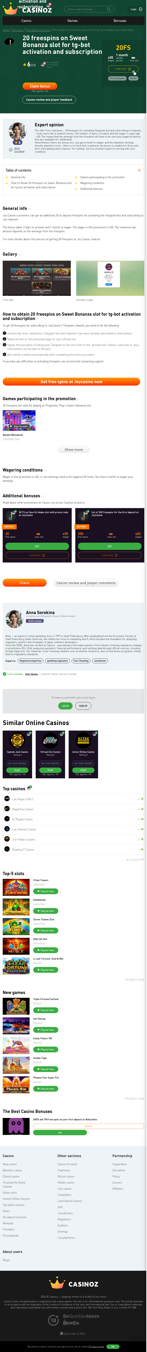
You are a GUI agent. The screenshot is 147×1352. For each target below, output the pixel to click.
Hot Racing (39, 1018)
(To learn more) (96, 1346)
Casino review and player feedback (49, 99)
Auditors (63, 1225)
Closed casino (11, 1176)
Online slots (10, 1192)
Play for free (20, 426)
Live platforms (66, 1237)
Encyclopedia (10, 1235)
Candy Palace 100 (42, 1038)
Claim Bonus (40, 86)
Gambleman (39, 900)
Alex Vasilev (31, 674)
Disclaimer (118, 1170)
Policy (116, 1176)
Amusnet (37, 1003)
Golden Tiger (40, 1058)
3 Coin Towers (40, 880)
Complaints (64, 1195)
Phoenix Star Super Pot (46, 1077)
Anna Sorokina (19, 150)
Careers (117, 1182)
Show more (74, 449)
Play (17, 770)
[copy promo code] (129, 69)
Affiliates (117, 1188)
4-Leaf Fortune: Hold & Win (48, 958)
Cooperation (119, 1164)
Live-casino (64, 1188)
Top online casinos (14, 1205)
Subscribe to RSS (74, 1333)
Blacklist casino (12, 1170)
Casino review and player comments (86, 583)
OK (113, 1346)
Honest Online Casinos (16, 1198)
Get (37, 546)
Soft (60, 1207)
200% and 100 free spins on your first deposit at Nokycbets (65, 1119)
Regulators (64, 1219)
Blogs (6, 1260)
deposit (9, 526)
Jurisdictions (65, 1213)
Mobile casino (66, 1182)
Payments (64, 1170)
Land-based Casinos (70, 1201)
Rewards (8, 1223)
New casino (10, 1164)
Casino (26, 21)
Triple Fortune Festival (45, 999)
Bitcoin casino (66, 1176)
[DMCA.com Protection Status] (71, 1324)
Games (73, 21)
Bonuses (120, 21)
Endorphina (38, 884)
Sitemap (63, 1231)
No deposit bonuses (15, 1217)
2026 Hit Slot (40, 939)
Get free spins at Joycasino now (71, 381)
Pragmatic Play (11, 438)
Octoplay (37, 962)
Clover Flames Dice (43, 919)
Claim (25, 583)
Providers (8, 1229)
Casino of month (67, 1164)
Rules (6, 1211)
